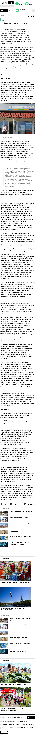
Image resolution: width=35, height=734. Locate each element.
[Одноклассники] (33, 16)
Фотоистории (5, 559)
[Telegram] (31, 16)
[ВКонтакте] (28, 16)
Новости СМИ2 (4, 554)
